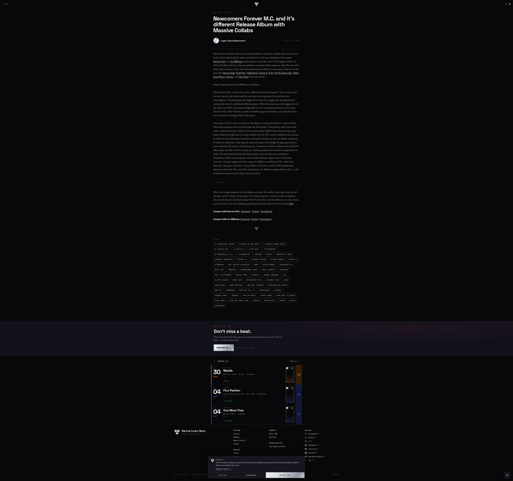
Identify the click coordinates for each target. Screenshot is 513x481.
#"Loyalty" (239, 249)
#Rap (286, 280)
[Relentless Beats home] (256, 4)
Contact (272, 437)
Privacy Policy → (223, 469)
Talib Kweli (252, 73)
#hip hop (219, 270)
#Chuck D (293, 259)
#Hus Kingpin (268, 270)
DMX (296, 73)
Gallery (236, 437)
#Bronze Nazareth (224, 259)
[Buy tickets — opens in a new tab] (299, 375)
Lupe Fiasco (219, 77)
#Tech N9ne (266, 295)
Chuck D (263, 73)
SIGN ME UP (224, 347)
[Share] (506, 4)
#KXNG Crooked (271, 275)
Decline (223, 475)
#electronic (269, 265)
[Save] (292, 369)
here (291, 204)
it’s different (237, 62)
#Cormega (219, 265)
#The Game (220, 300)
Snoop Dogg (229, 73)
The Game (243, 77)
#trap (282, 300)
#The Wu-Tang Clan (239, 300)
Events (236, 434)
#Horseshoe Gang (249, 270)
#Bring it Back (284, 254)
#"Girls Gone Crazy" (275, 244)
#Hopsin (232, 270)
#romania (230, 290)
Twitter (255, 212)
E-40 (270, 73)
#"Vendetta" (244, 254)
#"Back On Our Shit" (250, 244)
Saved (236, 444)
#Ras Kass (220, 285)
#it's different (223, 275)
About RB (273, 434)
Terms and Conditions (203, 474)
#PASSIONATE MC (254, 280)
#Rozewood (265, 290)
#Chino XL (242, 259)
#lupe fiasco (221, 280)
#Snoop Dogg (221, 295)
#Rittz (218, 290)
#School (278, 290)
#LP (284, 275)
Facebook (245, 212)
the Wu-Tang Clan (283, 73)
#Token (256, 300)
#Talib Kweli (249, 295)
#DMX (256, 265)
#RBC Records (236, 285)
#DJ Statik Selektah (239, 265)
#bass (269, 254)
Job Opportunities (277, 446)
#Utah (293, 300)
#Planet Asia (273, 280)
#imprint (284, 270)
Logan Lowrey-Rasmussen (233, 40)
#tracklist (269, 300)
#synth (235, 295)
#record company (255, 285)
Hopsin (229, 77)
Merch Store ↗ (239, 440)
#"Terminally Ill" (224, 254)
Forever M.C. (219, 62)
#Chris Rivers (259, 259)
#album (258, 254)
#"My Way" (255, 249)
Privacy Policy (182, 474)
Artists (236, 453)
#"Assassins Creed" (225, 244)
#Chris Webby (277, 259)
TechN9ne (241, 73)
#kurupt (256, 275)
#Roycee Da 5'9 (247, 290)
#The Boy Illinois (286, 295)
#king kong (241, 275)
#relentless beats (278, 285)
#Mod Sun (237, 280)
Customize (251, 475)
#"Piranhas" (270, 249)
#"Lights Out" (222, 249)
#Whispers (220, 306)
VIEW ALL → (295, 361)
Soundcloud (266, 212)
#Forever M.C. (287, 265)
